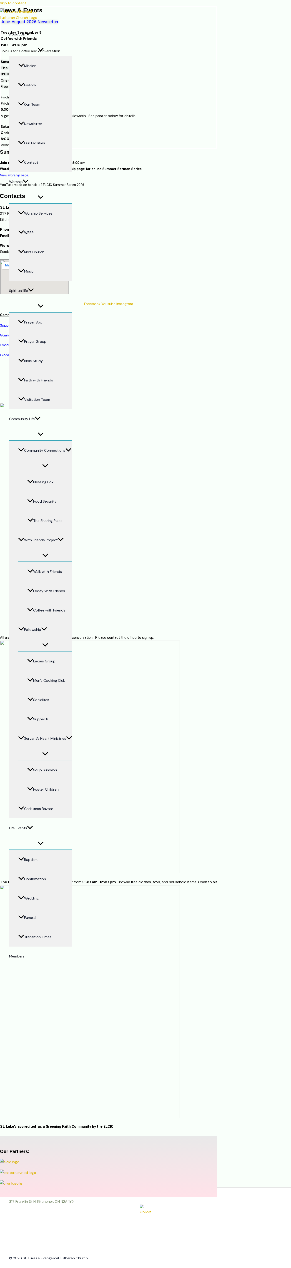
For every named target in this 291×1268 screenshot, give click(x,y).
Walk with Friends (47, 571)
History (30, 85)
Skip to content (13, 3)
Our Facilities (34, 143)
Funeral (30, 917)
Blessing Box (43, 482)
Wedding (31, 898)
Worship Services (38, 213)
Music (29, 271)
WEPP (29, 232)
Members (17, 956)
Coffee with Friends (49, 610)
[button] (28, 34)
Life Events (18, 828)
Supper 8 (40, 719)
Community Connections (44, 450)
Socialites (41, 699)
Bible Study (33, 360)
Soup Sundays (45, 770)
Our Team (32, 104)
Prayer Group (35, 341)
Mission (30, 65)
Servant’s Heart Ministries (45, 738)
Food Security (45, 501)
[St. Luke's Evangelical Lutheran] (21, 17)
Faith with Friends (38, 380)
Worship (16, 181)
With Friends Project (41, 540)
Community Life (22, 418)
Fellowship (32, 629)
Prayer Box (33, 322)
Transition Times (37, 937)
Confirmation (35, 879)
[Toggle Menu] (40, 50)
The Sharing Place (48, 520)
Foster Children (46, 789)
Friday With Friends (49, 591)
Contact (31, 162)
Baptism (31, 859)
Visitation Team (37, 399)
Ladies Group (44, 661)
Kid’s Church (34, 252)
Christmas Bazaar (38, 808)
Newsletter (33, 123)
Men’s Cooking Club (49, 680)
